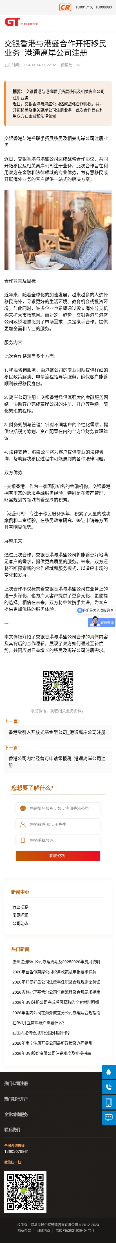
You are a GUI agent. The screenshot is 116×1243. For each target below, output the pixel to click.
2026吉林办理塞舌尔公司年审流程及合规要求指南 (56, 992)
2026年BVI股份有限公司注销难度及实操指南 (51, 1053)
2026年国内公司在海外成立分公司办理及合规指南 (56, 1012)
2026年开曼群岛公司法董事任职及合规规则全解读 (56, 982)
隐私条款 (24, 1230)
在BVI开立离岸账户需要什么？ (39, 1023)
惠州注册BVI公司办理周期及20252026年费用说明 (56, 961)
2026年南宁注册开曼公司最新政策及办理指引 (52, 1043)
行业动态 (20, 906)
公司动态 (20, 923)
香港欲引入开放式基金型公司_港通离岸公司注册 (57, 732)
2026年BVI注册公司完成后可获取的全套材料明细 (55, 1002)
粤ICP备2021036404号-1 (75, 1230)
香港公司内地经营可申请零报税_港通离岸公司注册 (57, 761)
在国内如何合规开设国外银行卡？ (42, 1033)
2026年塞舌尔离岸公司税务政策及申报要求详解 (54, 972)
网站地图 (43, 1230)
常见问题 (20, 915)
